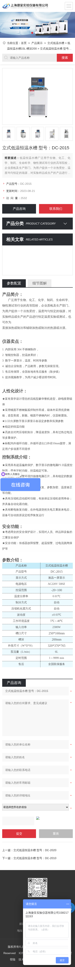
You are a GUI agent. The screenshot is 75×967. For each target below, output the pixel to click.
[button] (4, 25)
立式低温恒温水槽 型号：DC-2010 (34, 858)
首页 (24, 43)
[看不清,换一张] (37, 818)
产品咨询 (19, 208)
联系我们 (55, 208)
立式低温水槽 (55, 43)
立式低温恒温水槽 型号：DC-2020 (34, 850)
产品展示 (37, 43)
